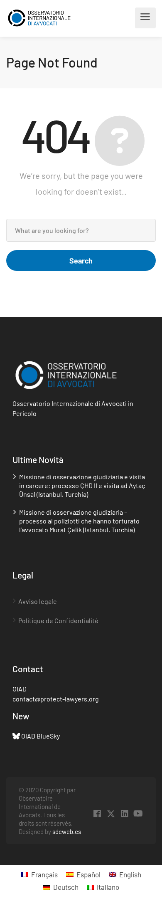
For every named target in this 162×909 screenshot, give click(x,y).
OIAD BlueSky (40, 736)
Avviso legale (37, 601)
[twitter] (111, 814)
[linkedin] (124, 814)
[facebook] (97, 814)
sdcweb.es (66, 831)
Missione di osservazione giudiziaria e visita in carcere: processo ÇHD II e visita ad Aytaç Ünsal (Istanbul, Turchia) (82, 485)
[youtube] (138, 814)
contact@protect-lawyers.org (55, 699)
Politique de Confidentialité (58, 620)
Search (81, 260)
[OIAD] (44, 18)
